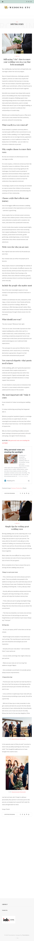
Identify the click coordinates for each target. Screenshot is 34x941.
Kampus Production (16, 488)
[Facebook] (22, 493)
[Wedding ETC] (17, 7)
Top (17, 938)
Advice (18, 56)
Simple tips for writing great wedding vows (17, 527)
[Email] (28, 493)
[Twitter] (24, 493)
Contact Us (4, 910)
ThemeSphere (25, 935)
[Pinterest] (26, 493)
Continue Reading (9, 493)
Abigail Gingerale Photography (19, 739)
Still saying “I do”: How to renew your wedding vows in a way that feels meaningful (17, 62)
